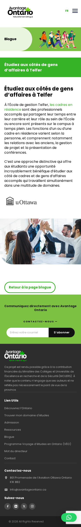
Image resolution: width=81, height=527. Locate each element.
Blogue (9, 437)
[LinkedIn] (16, 506)
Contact (10, 458)
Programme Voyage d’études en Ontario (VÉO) (37, 444)
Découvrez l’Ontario (18, 408)
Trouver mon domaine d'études (26, 415)
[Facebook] (7, 506)
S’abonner (61, 332)
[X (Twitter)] (24, 506)
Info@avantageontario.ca (28, 489)
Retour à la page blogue (30, 287)
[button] (69, 517)
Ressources (12, 430)
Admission (11, 422)
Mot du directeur (15, 451)
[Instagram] (32, 506)
